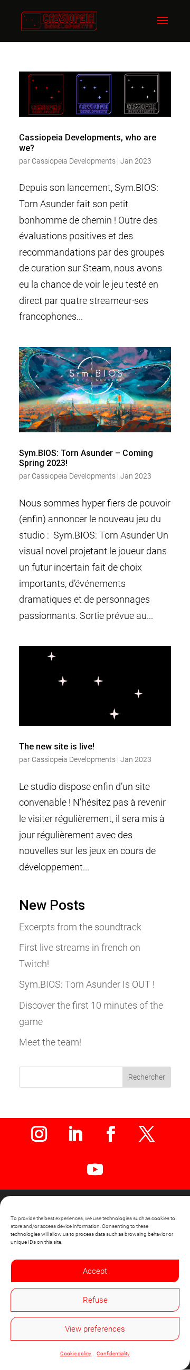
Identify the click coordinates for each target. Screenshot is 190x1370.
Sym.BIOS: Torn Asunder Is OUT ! (87, 984)
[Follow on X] (147, 1134)
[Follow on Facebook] (111, 1134)
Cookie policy (75, 1353)
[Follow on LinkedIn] (75, 1134)
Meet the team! (50, 1042)
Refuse (95, 1300)
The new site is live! (56, 747)
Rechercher (146, 1077)
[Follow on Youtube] (95, 1169)
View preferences (95, 1329)
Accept (95, 1271)
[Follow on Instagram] (39, 1134)
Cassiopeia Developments (74, 161)
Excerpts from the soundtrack (80, 926)
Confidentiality (113, 1353)
